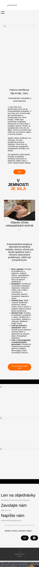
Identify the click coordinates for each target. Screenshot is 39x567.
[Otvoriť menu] (2, 12)
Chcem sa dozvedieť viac (19, 367)
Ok (31, 566)
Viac (19, 172)
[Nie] (34, 566)
